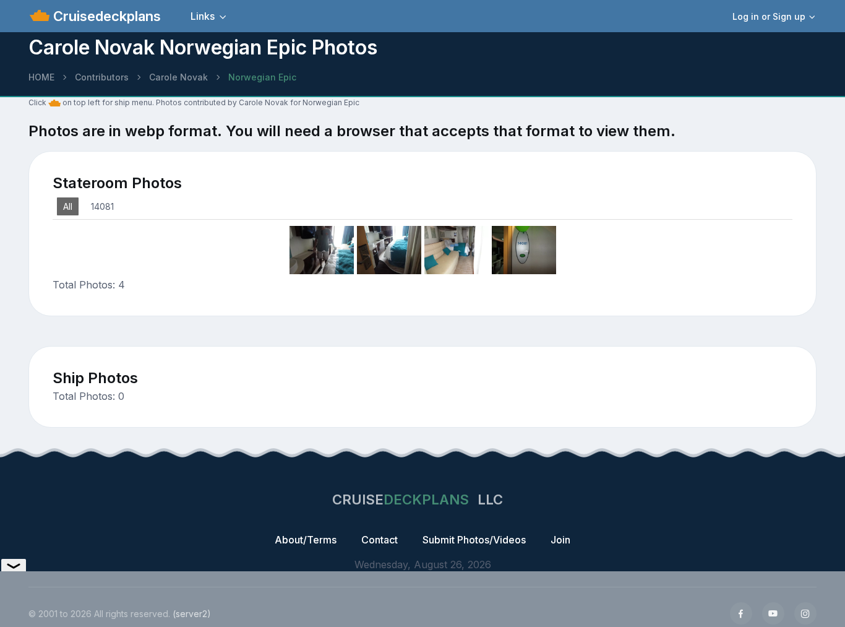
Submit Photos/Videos (474, 540)
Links (203, 16)
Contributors (102, 77)
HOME (41, 77)
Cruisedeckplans (105, 16)
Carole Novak (178, 77)
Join (560, 540)
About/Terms (306, 540)
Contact (379, 540)
